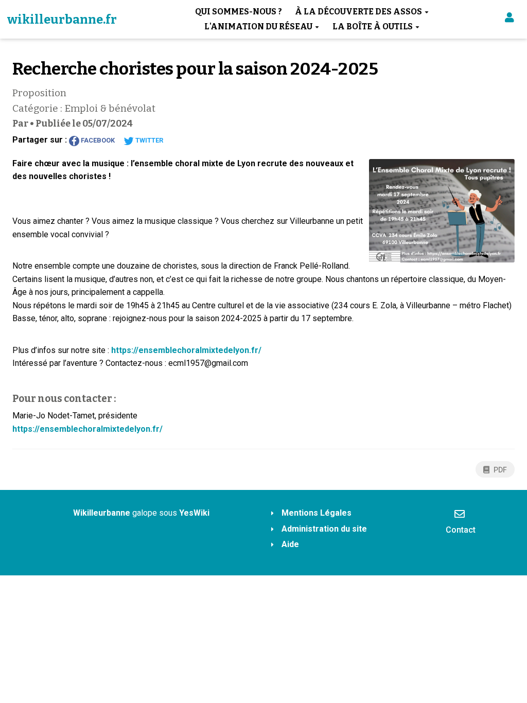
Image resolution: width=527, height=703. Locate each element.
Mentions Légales (317, 513)
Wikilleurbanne (101, 513)
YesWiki (194, 513)
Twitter (148, 140)
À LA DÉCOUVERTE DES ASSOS (358, 11)
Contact (461, 530)
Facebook (97, 140)
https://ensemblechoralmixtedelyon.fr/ (186, 350)
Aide (290, 544)
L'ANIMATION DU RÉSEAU (258, 26)
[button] (509, 19)
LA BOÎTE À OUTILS (372, 26)
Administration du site (324, 529)
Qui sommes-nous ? (238, 11)
